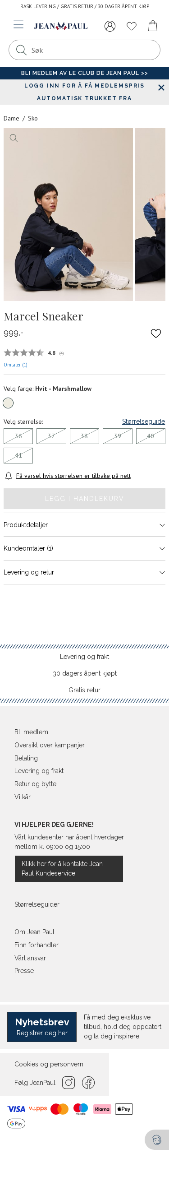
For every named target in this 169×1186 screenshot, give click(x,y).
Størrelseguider (36, 904)
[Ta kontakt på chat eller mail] (157, 1140)
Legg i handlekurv (84, 498)
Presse (24, 970)
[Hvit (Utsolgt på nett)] (8, 403)
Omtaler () (15, 364)
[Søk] (21, 50)
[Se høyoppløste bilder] (68, 214)
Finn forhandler (36, 945)
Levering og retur (29, 572)
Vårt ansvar (30, 958)
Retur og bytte (35, 784)
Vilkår (22, 797)
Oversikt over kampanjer (49, 745)
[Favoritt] (155, 333)
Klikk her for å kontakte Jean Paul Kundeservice (62, 868)
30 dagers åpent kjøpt (85, 673)
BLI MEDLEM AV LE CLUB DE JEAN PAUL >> (84, 73)
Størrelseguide (143, 421)
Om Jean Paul (34, 932)
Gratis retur (84, 690)
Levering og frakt (84, 656)
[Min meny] (110, 26)
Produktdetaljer (26, 524)
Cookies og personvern (48, 1064)
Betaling (26, 758)
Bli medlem (31, 732)
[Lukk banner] (161, 87)
